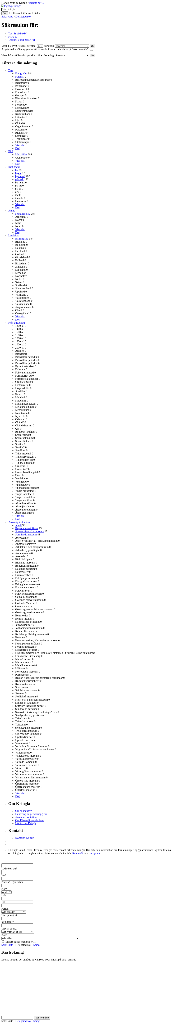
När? (4, 888)
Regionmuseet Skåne (26, 528)
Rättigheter (14, 166)
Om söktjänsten (23, 810)
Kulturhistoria (22, 213)
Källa (4, 934)
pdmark (19, 179)
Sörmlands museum (26, 534)
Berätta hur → (37, 2)
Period (4, 908)
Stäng (36, 944)
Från (3, 895)
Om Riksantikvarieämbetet (29, 820)
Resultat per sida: (26, 45)
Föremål (19, 76)
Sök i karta (7, 16)
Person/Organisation (12, 882)
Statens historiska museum (29, 531)
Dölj (17, 148)
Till (3, 901)
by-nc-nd (20, 176)
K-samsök (77, 853)
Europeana (94, 853)
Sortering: (49, 45)
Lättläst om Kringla (25, 823)
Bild (10, 151)
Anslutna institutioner (27, 817)
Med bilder (21, 154)
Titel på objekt (9, 915)
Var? (3, 875)
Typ (10, 70)
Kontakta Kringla (24, 837)
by (16, 170)
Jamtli (18, 525)
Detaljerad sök (23, 16)
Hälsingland (21, 238)
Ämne (11, 210)
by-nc (18, 173)
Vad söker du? (9, 868)
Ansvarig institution (19, 522)
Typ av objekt (8, 928)
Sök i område (42, 1017)
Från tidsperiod (16, 322)
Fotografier (21, 73)
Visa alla (20, 145)
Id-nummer (7, 921)
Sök (5, 13)
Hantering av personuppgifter (31, 814)
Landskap (13, 235)
